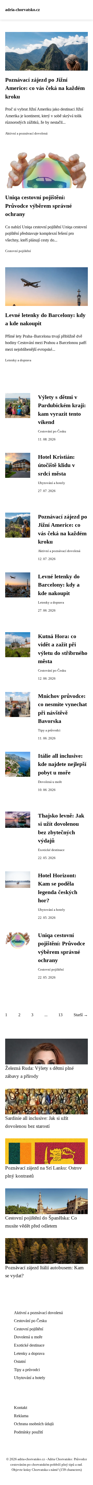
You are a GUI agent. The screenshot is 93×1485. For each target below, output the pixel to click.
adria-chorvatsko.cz (22, 9)
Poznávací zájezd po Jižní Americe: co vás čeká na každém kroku (45, 88)
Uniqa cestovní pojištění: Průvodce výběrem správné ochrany (38, 205)
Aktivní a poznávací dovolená (26, 133)
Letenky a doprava (18, 360)
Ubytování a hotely (51, 483)
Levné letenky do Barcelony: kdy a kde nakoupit (59, 584)
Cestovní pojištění (18, 251)
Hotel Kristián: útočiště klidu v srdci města (56, 465)
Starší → (81, 1015)
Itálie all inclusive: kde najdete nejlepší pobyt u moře (62, 764)
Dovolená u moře (50, 782)
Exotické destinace (51, 850)
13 (60, 1015)
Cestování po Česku (52, 431)
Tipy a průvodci (49, 730)
